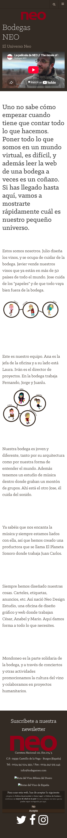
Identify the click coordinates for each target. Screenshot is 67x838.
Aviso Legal (38, 796)
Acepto (33, 810)
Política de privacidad (23, 796)
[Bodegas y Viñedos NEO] (33, 16)
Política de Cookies (52, 796)
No (33, 806)
